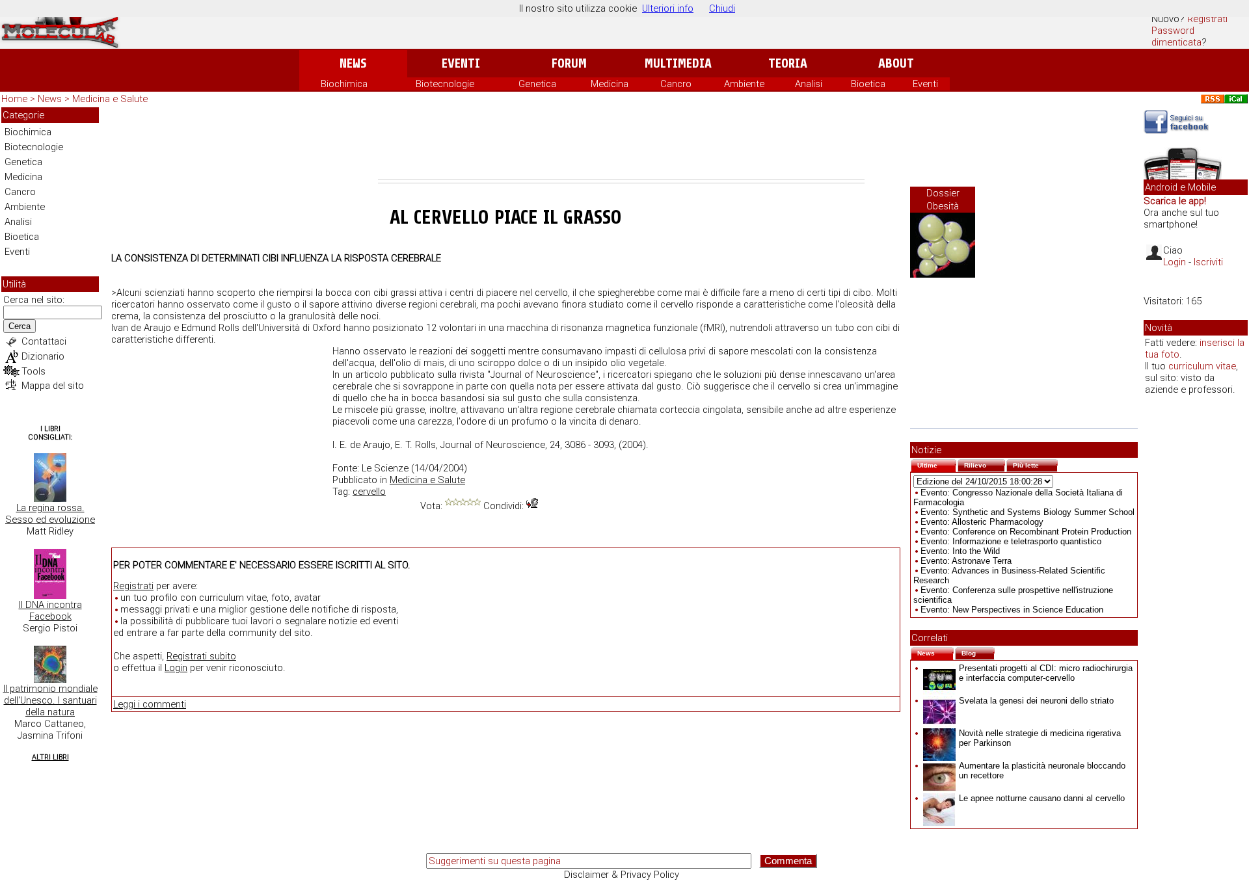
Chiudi (722, 8)
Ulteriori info (667, 8)
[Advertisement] (621, 143)
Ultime (936, 464)
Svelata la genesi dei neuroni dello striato (1036, 701)
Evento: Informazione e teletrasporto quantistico (1010, 541)
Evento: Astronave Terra (966, 561)
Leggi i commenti (149, 704)
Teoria (787, 63)
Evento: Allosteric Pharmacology (981, 522)
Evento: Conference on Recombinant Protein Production (1025, 531)
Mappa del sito (52, 385)
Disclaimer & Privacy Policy (621, 874)
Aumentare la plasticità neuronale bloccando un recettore (1042, 770)
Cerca (19, 326)
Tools (33, 371)
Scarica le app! (1175, 201)
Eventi (461, 63)
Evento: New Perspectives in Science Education (1011, 609)
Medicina (609, 84)
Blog (978, 652)
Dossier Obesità (943, 199)
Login (176, 668)
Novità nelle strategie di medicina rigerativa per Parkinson (1040, 738)
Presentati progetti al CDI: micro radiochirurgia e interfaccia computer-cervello (1046, 673)
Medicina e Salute (110, 99)
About (896, 63)
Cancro (676, 84)
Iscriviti (1208, 262)
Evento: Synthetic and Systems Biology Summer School (1027, 512)
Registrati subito (201, 656)
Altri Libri (50, 757)
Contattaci (43, 341)
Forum (569, 63)
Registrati (1207, 19)
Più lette (1035, 464)
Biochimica (344, 84)
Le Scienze (385, 468)
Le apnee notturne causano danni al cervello (1042, 798)
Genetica (537, 84)
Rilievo (984, 464)
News (353, 63)
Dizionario (42, 356)
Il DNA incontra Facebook (50, 610)
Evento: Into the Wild (960, 551)
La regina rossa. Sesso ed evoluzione (50, 513)
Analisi (808, 84)
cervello (369, 491)
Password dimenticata (1176, 36)
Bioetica (868, 84)
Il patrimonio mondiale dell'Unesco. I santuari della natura (50, 700)
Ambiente (744, 84)
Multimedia (678, 63)
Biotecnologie (445, 84)
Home (14, 99)
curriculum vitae (1202, 366)
